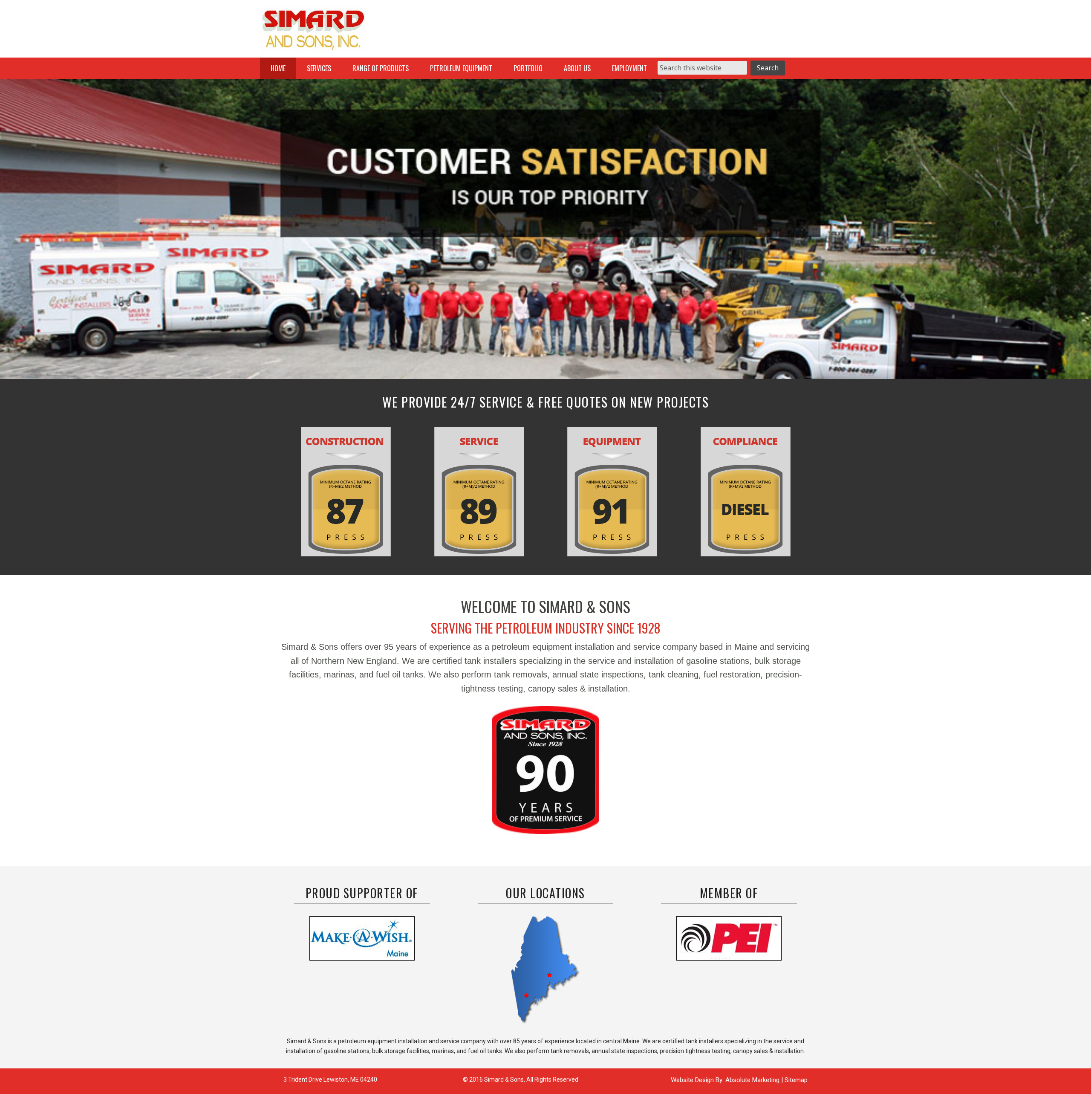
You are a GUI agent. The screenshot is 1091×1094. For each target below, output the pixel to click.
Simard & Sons (313, 32)
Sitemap (796, 1080)
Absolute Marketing (753, 1080)
